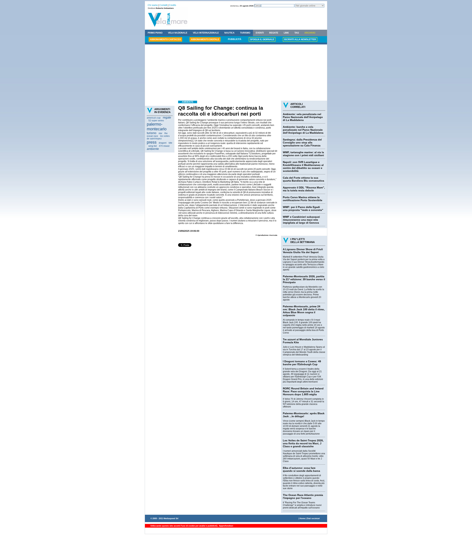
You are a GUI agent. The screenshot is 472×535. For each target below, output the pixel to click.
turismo (151, 133)
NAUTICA (229, 33)
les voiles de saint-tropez (158, 137)
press (152, 142)
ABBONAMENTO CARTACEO (165, 39)
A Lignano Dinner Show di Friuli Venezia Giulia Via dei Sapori (303, 251)
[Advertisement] (236, 73)
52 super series (156, 120)
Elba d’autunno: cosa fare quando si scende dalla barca (301, 469)
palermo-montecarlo (156, 126)
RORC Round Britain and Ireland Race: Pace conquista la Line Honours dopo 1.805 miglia (303, 391)
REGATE (273, 33)
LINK (286, 33)
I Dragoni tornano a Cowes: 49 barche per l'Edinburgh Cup (302, 363)
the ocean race (157, 134)
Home (302, 518)
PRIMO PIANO (155, 33)
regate (167, 117)
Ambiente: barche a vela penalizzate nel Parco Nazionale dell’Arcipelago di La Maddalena (303, 129)
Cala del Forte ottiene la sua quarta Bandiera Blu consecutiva (303, 179)
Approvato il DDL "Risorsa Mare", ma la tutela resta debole (304, 189)
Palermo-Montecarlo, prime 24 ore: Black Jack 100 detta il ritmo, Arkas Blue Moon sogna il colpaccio (304, 311)
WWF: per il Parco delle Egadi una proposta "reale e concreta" (303, 208)
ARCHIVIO (309, 33)
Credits (172, 5)
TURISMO (245, 33)
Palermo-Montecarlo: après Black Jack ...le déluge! (303, 415)
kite (170, 143)
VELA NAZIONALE (177, 33)
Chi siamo (153, 5)
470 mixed (164, 146)
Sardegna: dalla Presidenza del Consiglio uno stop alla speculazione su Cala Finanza (302, 142)
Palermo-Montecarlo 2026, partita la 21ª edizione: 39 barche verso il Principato (304, 279)
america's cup (154, 118)
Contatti (163, 5)
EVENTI (260, 33)
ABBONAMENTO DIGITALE (205, 39)
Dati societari (313, 518)
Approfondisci (225, 526)
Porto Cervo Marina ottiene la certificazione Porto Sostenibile (302, 199)
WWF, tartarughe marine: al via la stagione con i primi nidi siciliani (303, 154)
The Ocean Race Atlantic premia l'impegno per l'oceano (303, 496)
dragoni (162, 143)
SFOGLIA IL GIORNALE (262, 39)
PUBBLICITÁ (234, 39)
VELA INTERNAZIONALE (206, 33)
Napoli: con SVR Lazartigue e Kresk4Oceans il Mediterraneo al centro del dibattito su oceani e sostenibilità (303, 166)
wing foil (152, 146)
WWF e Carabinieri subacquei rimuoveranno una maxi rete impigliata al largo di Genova (301, 219)
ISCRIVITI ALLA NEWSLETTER (300, 39)
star (160, 133)
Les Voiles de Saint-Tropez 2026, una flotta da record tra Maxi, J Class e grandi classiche (303, 443)
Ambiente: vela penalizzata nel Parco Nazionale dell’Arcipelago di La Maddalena (303, 117)
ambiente (153, 148)
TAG (296, 33)
